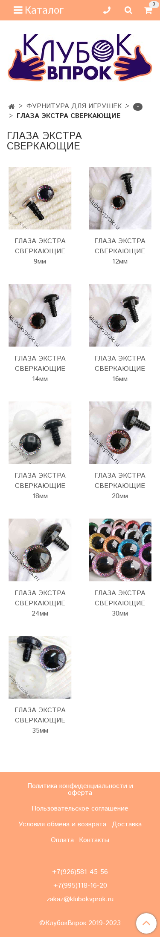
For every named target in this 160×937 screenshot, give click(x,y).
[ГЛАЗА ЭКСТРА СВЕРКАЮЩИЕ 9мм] (40, 198)
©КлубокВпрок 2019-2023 (80, 923)
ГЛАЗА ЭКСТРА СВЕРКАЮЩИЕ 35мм (40, 720)
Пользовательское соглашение (80, 809)
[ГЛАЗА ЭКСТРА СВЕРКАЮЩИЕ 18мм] (40, 432)
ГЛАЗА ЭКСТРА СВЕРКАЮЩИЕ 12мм (119, 251)
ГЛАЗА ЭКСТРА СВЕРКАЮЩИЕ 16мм (119, 369)
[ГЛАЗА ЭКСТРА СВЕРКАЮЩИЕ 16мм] (120, 315)
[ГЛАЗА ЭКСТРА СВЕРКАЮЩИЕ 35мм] (40, 667)
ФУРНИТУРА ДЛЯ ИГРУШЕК (74, 106)
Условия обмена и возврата (62, 824)
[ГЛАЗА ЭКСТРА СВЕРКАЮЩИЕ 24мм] (40, 550)
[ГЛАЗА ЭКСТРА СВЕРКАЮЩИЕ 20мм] (120, 432)
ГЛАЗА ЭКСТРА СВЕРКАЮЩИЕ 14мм (40, 369)
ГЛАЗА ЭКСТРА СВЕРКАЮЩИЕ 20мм (119, 486)
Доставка (127, 824)
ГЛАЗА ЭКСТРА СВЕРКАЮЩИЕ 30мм (119, 603)
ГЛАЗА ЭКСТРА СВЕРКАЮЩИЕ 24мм (40, 603)
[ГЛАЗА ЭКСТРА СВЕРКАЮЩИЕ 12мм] (120, 198)
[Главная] (12, 107)
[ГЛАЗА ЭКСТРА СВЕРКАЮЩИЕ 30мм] (120, 550)
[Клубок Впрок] (80, 57)
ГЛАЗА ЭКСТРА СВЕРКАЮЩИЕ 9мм (40, 251)
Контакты (94, 840)
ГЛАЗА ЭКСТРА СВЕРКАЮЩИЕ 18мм (40, 486)
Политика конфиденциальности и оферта (80, 789)
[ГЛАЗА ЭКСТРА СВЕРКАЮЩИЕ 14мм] (40, 315)
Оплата (62, 840)
